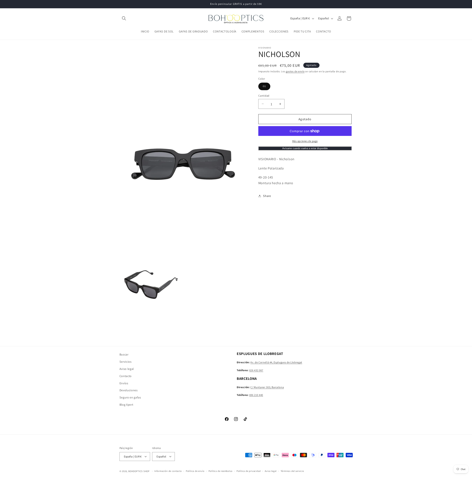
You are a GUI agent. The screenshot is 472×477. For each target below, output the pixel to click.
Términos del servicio (292, 471)
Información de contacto (168, 471)
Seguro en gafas (130, 397)
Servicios (125, 361)
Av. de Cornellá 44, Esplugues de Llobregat (276, 362)
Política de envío (195, 471)
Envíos (123, 383)
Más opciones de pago (305, 141)
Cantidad (263, 95)
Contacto (125, 376)
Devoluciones (128, 390)
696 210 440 (256, 394)
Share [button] (267, 196)
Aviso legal (126, 369)
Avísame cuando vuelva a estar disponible (305, 148)
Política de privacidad (249, 471)
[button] (124, 18)
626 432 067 (256, 370)
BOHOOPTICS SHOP (139, 471)
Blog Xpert (126, 404)
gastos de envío (295, 71)
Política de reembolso (220, 471)
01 (266, 87)
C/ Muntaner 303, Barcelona (267, 387)
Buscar (124, 354)
